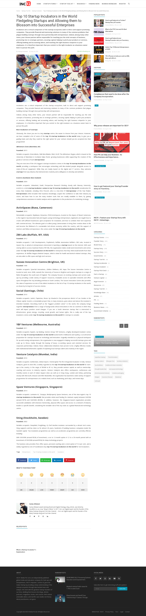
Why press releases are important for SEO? (111, 126)
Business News (107, 4)
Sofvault (97, 381)
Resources (81, 4)
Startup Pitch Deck (100, 270)
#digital (97, 377)
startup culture (99, 361)
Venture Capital (99, 278)
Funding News (94, 4)
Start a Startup (99, 274)
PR (95, 300)
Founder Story (99, 241)
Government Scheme (101, 311)
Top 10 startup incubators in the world (44, 452)
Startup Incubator (37, 11)
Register (122, 4)
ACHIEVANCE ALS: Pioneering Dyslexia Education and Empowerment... (78, 578)
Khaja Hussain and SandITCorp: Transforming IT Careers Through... (77, 596)
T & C (116, 612)
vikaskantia (108, 34)
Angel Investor (99, 281)
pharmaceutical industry (102, 373)
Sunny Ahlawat (34, 504)
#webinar (118, 377)
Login (114, 4)
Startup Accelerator (100, 263)
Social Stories (98, 256)
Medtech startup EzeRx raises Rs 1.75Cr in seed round (77, 587)
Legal (121, 612)
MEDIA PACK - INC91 (98, 612)
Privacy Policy (109, 612)
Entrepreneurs (26, 452)
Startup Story (98, 248)
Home (39, 4)
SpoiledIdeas (99, 365)
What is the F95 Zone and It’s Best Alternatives (116, 30)
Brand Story (98, 245)
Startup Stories (49, 4)
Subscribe (122, 589)
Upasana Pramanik (99, 160)
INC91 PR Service (98, 223)
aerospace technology (116, 369)
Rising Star (108, 51)
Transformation (113, 357)
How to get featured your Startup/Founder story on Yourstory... (117, 39)
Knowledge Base (99, 292)
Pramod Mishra (109, 25)
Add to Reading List (84, 51)
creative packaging (118, 373)
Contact (127, 612)
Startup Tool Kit (66, 4)
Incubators (61, 452)
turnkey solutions (122, 361)
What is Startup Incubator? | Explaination (26, 551)
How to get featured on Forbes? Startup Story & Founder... (115, 21)
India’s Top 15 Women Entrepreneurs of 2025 (117, 48)
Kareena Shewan (107, 377)
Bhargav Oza (110, 361)
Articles (96, 296)
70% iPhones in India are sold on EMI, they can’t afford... (117, 57)
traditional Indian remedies (114, 365)
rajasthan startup (100, 357)
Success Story (98, 252)
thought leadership (100, 369)
